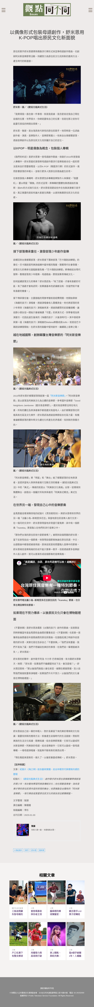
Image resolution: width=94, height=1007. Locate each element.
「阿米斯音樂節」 (57, 396)
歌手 (27, 850)
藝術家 (41, 850)
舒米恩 (33, 850)
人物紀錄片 (18, 850)
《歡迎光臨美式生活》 (32, 779)
